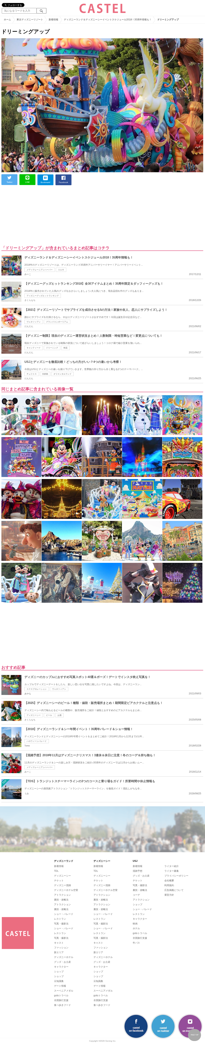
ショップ (59, 971)
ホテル (136, 928)
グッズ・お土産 (62, 962)
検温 (65, 348)
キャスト (59, 942)
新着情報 (59, 866)
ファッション (61, 947)
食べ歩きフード (62, 1005)
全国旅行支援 (61, 1000)
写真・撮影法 (61, 923)
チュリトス (32, 374)
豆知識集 (59, 981)
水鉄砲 (45, 374)
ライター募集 (171, 871)
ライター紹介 (171, 866)
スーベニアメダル (63, 990)
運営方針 (169, 895)
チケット (59, 880)
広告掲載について (174, 890)
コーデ (136, 895)
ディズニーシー (34, 715)
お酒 (59, 715)
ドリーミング (52, 348)
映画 (135, 923)
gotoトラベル (61, 995)
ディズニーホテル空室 (66, 890)
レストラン (60, 918)
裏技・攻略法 (61, 899)
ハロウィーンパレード (37, 741)
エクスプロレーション (37, 689)
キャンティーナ (34, 348)
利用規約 (169, 885)
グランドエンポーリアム (57, 322)
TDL (56, 871)
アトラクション (62, 895)
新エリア (59, 952)
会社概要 (169, 880)
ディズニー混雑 (62, 885)
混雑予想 (137, 871)
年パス (136, 942)
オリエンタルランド (62, 374)
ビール (49, 715)
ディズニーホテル (63, 957)
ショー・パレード (63, 914)
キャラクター (61, 966)
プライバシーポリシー (176, 875)
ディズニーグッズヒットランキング (43, 296)
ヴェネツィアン (34, 322)
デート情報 (60, 986)
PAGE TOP (194, 1035)
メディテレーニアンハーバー (40, 270)
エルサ (61, 270)
